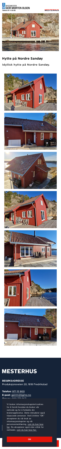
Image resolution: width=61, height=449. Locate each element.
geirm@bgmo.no (21, 395)
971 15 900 (18, 391)
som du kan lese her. (27, 430)
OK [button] (29, 439)
